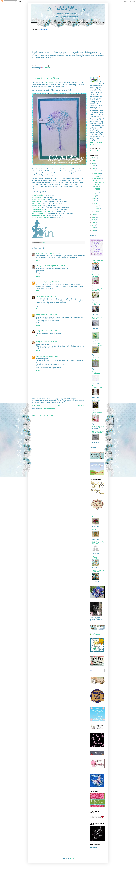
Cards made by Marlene (97, 317)
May (95, 201)
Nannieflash (39, 253)
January (96, 211)
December (97, 171)
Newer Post (36, 405)
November (97, 173)
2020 (93, 158)
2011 (93, 225)
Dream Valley (48, 83)
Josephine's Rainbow (95, 275)
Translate (47, 68)
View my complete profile (96, 143)
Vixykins (94, 530)
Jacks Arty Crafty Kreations (98, 543)
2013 (93, 220)
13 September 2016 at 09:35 (57, 266)
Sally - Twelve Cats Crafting (96, 303)
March (96, 206)
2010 (93, 228)
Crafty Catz (36, 207)
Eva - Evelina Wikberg (96, 557)
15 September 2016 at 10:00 (49, 314)
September (97, 179)
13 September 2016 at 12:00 (50, 282)
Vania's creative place (97, 413)
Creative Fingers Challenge (41, 211)
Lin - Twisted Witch (96, 358)
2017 (93, 166)
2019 (93, 161)
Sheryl (38, 331)
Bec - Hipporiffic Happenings (97, 289)
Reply (38, 260)
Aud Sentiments (37, 201)
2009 (93, 230)
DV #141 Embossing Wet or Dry (98, 182)
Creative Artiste (37, 209)
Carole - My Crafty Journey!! (97, 344)
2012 (93, 222)
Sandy (38, 314)
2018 (93, 163)
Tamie (38, 296)
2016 (93, 168)
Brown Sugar (36, 205)
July (95, 196)
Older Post (80, 405)
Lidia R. (38, 356)
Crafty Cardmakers (96, 372)
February (97, 209)
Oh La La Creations (38, 215)
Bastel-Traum (36, 203)
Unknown (39, 282)
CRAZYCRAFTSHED (42, 266)
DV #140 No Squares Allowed (46, 78)
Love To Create (37, 213)
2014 (93, 217)
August (96, 193)
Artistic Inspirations (39, 199)
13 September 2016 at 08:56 (52, 253)
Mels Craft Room (97, 517)
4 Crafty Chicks (37, 195)
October (96, 176)
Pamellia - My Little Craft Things (97, 386)
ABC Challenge (37, 197)
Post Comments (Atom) (47, 409)
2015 (93, 215)
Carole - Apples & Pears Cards (98, 571)
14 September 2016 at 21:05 (48, 296)
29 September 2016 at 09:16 (49, 331)
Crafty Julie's (96, 400)
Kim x (93, 331)
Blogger (72, 858)
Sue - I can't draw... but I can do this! (98, 432)
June (95, 198)
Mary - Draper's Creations (97, 261)
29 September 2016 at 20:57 (49, 356)
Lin (101, 77)
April (95, 203)
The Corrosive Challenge (40, 217)
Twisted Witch (94, 151)
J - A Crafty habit (98, 427)
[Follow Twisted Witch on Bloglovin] (40, 30)
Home (58, 405)
